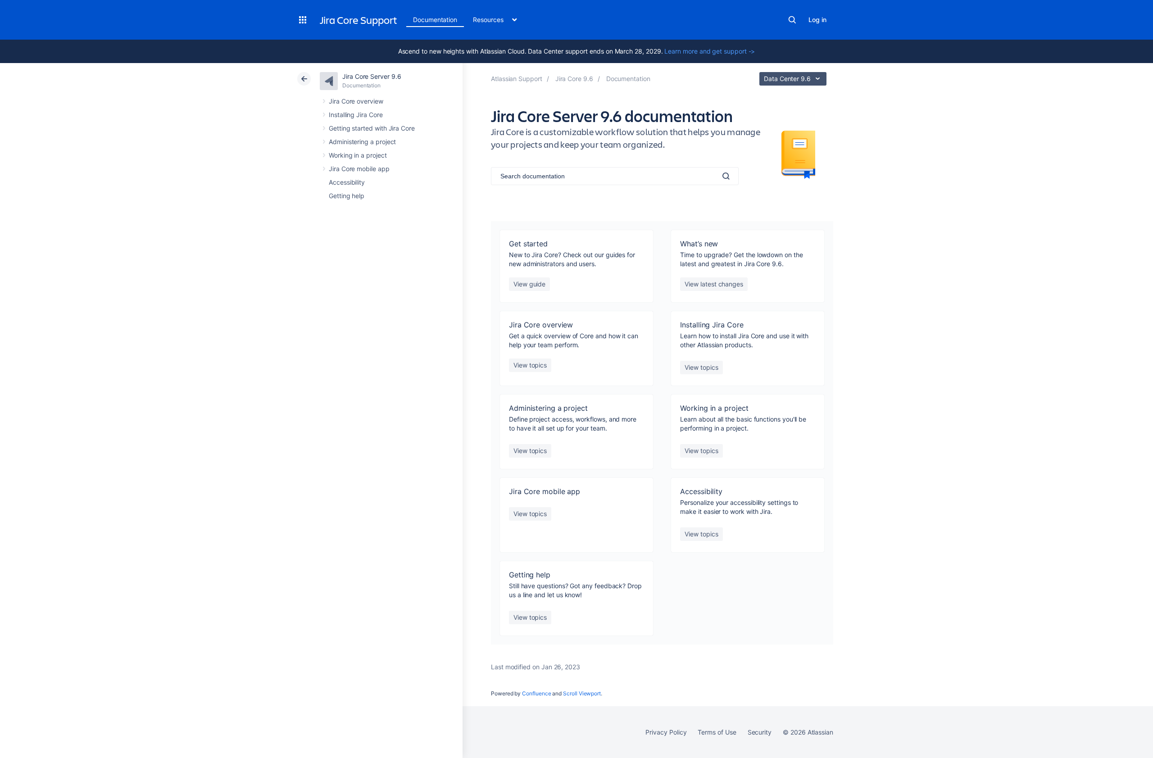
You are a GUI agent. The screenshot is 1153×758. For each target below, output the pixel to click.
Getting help (346, 196)
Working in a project (358, 155)
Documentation (435, 19)
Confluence (536, 693)
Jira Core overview (356, 101)
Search (792, 20)
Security (760, 732)
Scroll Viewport (582, 693)
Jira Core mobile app (359, 168)
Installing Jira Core (356, 114)
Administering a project (362, 141)
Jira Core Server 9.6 (371, 76)
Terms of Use (717, 732)
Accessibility (347, 182)
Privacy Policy (665, 732)
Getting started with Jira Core (372, 128)
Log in (817, 19)
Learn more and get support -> (709, 51)
